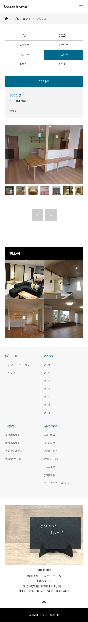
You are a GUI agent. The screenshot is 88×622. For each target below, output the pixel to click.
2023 (47, 381)
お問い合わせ (52, 451)
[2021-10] (24, 279)
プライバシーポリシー (58, 483)
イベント (10, 373)
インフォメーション (17, 365)
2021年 (63, 55)
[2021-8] (24, 319)
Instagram (43, 599)
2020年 (24, 64)
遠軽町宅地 (12, 435)
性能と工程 (51, 459)
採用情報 (49, 475)
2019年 (63, 64)
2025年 (63, 35)
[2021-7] (64, 319)
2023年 (63, 45)
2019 (47, 413)
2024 (47, 373)
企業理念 (49, 467)
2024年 (24, 45)
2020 (47, 405)
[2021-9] (64, 279)
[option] (44, 154)
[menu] (81, 6)
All (24, 35)
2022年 (24, 55)
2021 (47, 397)
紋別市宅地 (12, 443)
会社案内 (49, 435)
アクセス (49, 443)
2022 (47, 389)
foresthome (15, 6)
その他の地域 (13, 451)
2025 (47, 365)
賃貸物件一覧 (13, 459)
